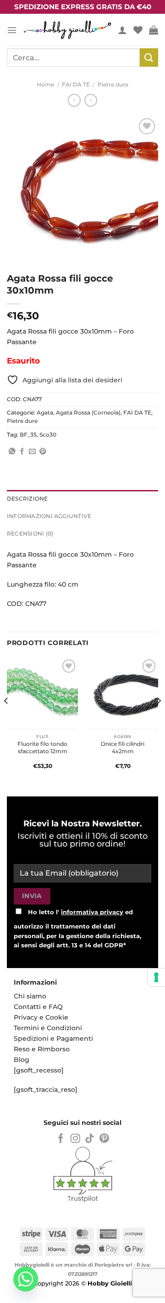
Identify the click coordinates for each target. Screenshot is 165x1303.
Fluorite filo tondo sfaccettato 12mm (42, 747)
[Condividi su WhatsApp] (12, 451)
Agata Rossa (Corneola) (88, 412)
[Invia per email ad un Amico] (32, 451)
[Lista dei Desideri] (138, 30)
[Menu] (12, 29)
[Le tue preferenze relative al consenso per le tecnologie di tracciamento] (156, 977)
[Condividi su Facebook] (22, 451)
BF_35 (28, 435)
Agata (45, 412)
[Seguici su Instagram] (75, 1139)
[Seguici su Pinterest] (104, 1139)
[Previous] (6, 719)
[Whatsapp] (25, 1279)
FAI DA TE (76, 84)
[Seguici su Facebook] (61, 1139)
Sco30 (47, 435)
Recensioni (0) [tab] (30, 533)
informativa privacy (92, 912)
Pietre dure (113, 84)
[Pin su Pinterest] (42, 451)
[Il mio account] (122, 30)
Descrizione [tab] (27, 499)
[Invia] (149, 57)
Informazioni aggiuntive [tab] (49, 516)
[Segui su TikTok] (89, 1139)
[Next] (158, 719)
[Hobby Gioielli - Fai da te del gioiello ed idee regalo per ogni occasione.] (67, 30)
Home (45, 84)
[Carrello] (153, 30)
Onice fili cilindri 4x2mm (122, 747)
